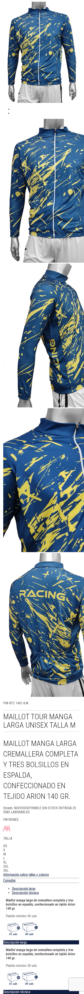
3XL (6, 870)
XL (5, 862)
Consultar (9, 880)
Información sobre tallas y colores (26, 875)
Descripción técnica (25, 893)
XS (5, 846)
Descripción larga (23, 889)
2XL (6, 866)
